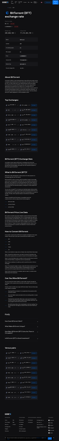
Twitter (51, 422)
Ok (49, 438)
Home (6, 420)
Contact (25, 2)
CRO (9, 367)
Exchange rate (7, 426)
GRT (23, 134)
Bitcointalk (52, 430)
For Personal (30, 420)
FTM (23, 353)
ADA (9, 115)
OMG (23, 377)
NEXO (23, 372)
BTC (23, 105)
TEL (23, 387)
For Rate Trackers (22, 428)
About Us (6, 424)
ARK (9, 377)
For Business (30, 422)
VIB (8, 105)
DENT (9, 387)
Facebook (52, 420)
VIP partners (21, 420)
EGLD (9, 372)
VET (9, 139)
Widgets (6, 428)
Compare (33, 353)
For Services (21, 422)
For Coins (21, 426)
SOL (23, 397)
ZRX (23, 382)
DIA (23, 124)
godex (10, 7)
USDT (23, 129)
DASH (9, 397)
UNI (23, 362)
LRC (23, 115)
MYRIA (9, 129)
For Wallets (21, 424)
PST (23, 139)
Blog (31, 2)
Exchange (33, 105)
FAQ (28, 2)
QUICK (9, 149)
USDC (23, 367)
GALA (23, 110)
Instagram (52, 427)
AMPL (9, 392)
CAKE (9, 134)
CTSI (9, 353)
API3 (9, 124)
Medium (51, 425)
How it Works (7, 422)
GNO (9, 144)
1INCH (9, 382)
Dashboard (48, 2)
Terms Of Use (39, 437)
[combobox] (36, 2)
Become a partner (55, 2)
